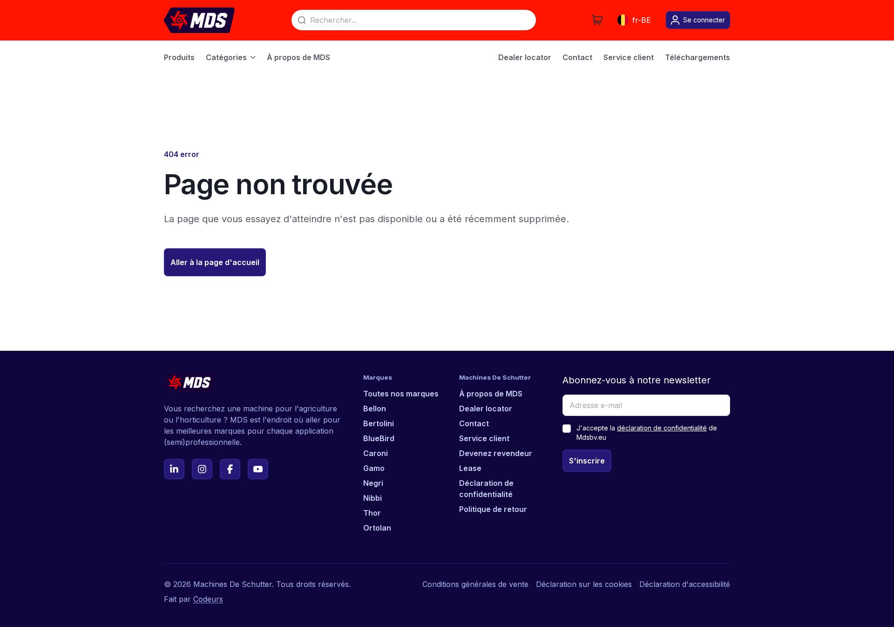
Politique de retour (493, 509)
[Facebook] (230, 469)
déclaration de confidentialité (662, 428)
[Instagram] (202, 469)
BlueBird (378, 438)
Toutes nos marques (401, 393)
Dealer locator (485, 408)
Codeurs (208, 599)
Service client (484, 438)
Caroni (375, 453)
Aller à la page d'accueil (214, 262)
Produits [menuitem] (179, 57)
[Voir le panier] (597, 20)
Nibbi (372, 498)
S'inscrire (587, 460)
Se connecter (704, 20)
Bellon (374, 408)
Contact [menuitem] (577, 57)
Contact (474, 423)
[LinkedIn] (174, 469)
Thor (372, 513)
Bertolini (378, 423)
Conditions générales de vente (475, 584)
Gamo (374, 468)
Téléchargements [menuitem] (697, 57)
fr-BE (641, 20)
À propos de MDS (490, 393)
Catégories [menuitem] (226, 57)
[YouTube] (258, 469)
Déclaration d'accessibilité (684, 584)
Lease (470, 468)
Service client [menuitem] (628, 57)
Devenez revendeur (495, 453)
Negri (373, 483)
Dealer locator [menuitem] (524, 57)
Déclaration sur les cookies (584, 584)
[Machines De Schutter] (199, 20)
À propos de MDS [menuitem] (298, 57)
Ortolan (377, 527)
